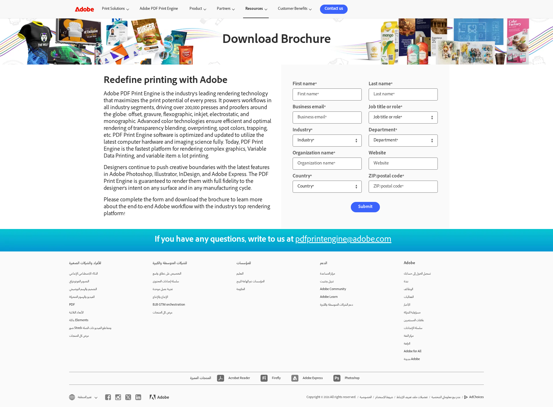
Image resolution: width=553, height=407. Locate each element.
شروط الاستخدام (384, 397)
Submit (365, 207)
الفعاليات (409, 297)
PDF (72, 304)
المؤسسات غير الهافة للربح (250, 281)
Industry (302, 130)
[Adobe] (84, 9)
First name (304, 84)
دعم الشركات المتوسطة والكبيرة (336, 304)
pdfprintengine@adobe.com (343, 240)
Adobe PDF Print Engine (159, 9)
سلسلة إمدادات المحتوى (166, 281)
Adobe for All (412, 351)
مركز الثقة (409, 336)
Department (382, 130)
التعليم (239, 273)
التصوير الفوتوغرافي (79, 281)
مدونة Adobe (412, 359)
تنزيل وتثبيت (327, 281)
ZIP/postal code (385, 176)
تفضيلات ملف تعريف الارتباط (412, 397)
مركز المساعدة (327, 273)
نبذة (406, 281)
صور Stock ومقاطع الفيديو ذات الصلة (90, 328)
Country (301, 176)
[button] (445, 9)
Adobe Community (333, 289)
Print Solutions (113, 9)
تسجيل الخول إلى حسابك (417, 273)
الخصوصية (366, 397)
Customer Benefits (292, 9)
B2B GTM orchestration (169, 304)
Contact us (334, 9)
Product (196, 9)
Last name (380, 84)
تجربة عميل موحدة (163, 289)
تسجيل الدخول (466, 9)
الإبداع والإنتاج (160, 297)
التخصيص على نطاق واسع (167, 273)
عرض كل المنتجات (79, 336)
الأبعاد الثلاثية (76, 312)
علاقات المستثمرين (414, 320)
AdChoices (476, 397)
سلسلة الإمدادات (413, 328)
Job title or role (385, 107)
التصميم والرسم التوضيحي (83, 289)
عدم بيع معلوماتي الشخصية (446, 397)
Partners (223, 9)
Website (377, 153)
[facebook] (108, 397)
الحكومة (240, 289)
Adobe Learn (329, 297)
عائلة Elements (78, 320)
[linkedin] (138, 397)
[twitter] (128, 397)
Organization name (313, 153)
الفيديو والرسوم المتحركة (81, 297)
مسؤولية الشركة (412, 312)
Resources (254, 9)
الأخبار (407, 304)
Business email (308, 107)
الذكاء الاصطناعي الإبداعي (83, 273)
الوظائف (408, 289)
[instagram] (118, 397)
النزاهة (407, 343)
